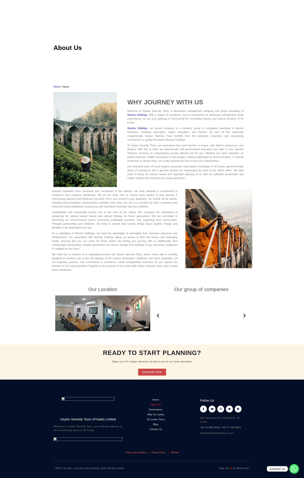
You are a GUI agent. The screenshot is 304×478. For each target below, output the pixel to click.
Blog (155, 424)
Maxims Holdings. (137, 114)
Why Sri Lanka (155, 414)
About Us (156, 404)
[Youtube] (212, 409)
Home (56, 86)
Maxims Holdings (137, 128)
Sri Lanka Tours (156, 419)
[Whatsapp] (294, 469)
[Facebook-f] (203, 409)
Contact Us (156, 429)
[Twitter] (229, 409)
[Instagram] (220, 409)
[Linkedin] (238, 409)
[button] (59, 313)
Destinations (156, 409)
